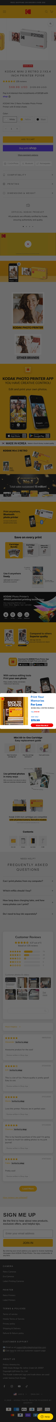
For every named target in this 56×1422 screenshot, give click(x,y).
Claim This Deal (42, 725)
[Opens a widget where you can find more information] (45, 1417)
